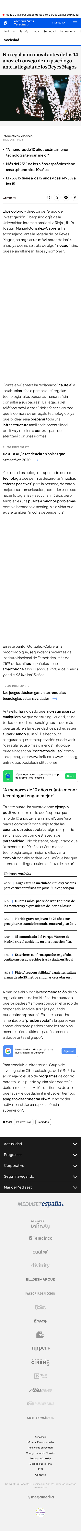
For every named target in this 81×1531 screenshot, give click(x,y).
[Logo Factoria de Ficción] (40, 1293)
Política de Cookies (40, 1458)
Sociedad (50, 31)
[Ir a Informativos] (23, 23)
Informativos (23, 1122)
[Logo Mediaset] (40, 1206)
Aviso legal (41, 1436)
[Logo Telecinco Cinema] (40, 1362)
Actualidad (13, 1143)
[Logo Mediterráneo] (40, 1417)
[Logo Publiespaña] (40, 1404)
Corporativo (14, 1165)
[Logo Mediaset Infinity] (40, 1224)
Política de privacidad (41, 1447)
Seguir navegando (19, 1176)
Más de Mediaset (18, 1187)
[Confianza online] (40, 1516)
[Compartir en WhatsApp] (48, 197)
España (23, 31)
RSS (40, 1469)
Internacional (67, 31)
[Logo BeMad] (40, 1335)
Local (36, 31)
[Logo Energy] (40, 1321)
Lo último (9, 31)
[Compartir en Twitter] (57, 197)
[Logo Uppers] (40, 1349)
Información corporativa (40, 1442)
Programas (13, 1154)
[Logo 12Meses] (40, 1376)
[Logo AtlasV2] (40, 1390)
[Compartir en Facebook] (74, 197)
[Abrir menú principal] (75, 23)
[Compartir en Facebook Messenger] (66, 197)
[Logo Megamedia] (42, 1497)
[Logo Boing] (40, 1307)
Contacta (40, 1474)
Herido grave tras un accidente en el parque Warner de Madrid (42, 14)
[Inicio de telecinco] (5, 23)
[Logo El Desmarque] (40, 1279)
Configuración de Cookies (40, 1453)
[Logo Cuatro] (40, 1252)
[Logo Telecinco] (40, 1238)
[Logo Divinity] (40, 1266)
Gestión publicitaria (40, 1463)
